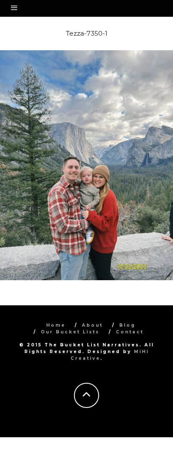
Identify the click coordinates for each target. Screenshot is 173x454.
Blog (127, 325)
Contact (130, 332)
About (92, 325)
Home (56, 325)
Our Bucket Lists (70, 332)
